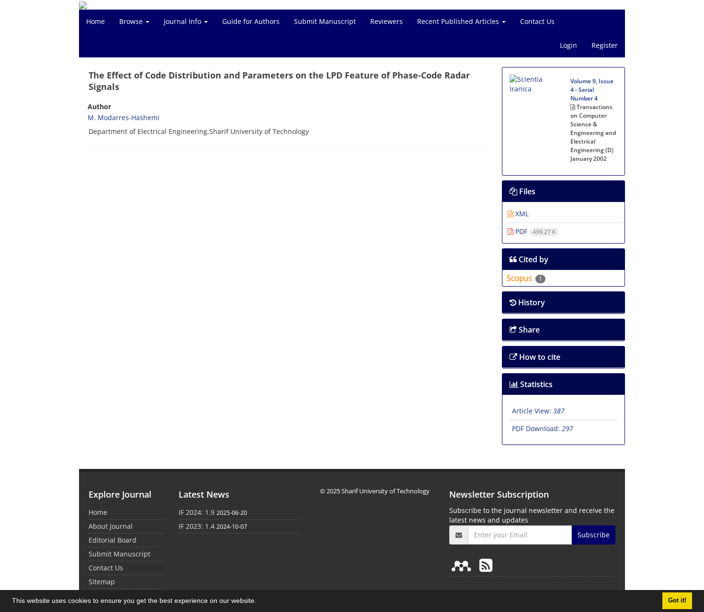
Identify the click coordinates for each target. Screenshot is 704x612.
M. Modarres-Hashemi (123, 117)
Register (604, 45)
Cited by (532, 259)
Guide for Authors (251, 21)
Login (568, 45)
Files (526, 191)
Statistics (535, 384)
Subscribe (594, 534)
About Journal (111, 526)
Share (528, 329)
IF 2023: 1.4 (197, 526)
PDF (534, 231)
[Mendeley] (463, 565)
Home (95, 21)
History (530, 302)
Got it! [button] (677, 600)
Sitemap (102, 581)
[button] (259, 602)
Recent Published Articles (459, 21)
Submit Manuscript (325, 21)
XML (521, 213)
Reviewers (386, 21)
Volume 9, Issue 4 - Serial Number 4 (591, 89)
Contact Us (537, 21)
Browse (132, 21)
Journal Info (183, 21)
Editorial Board (112, 540)
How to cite (538, 357)
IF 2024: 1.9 (197, 512)
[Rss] (486, 565)
